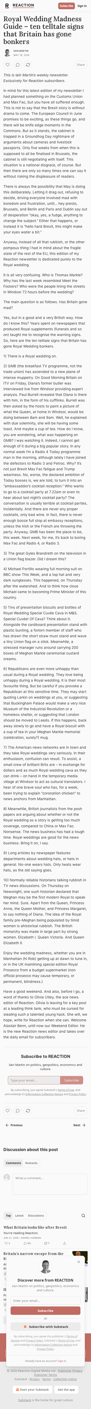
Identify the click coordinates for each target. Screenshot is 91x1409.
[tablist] (21, 1163)
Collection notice (65, 1379)
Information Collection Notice (53, 1345)
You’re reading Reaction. (21, 1233)
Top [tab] (8, 1215)
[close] (78, 1261)
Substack (24, 1400)
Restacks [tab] (31, 1163)
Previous (16, 1125)
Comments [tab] (13, 1163)
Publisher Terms (45, 1375)
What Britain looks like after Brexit (35, 1227)
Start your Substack (34, 1390)
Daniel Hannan (31, 1237)
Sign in (82, 6)
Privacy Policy (34, 1340)
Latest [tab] (19, 1215)
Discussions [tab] (36, 1215)
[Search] (83, 1215)
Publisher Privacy (70, 1371)
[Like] (7, 65)
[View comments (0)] (18, 65)
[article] (45, 1235)
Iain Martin (21, 50)
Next (76, 1125)
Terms (46, 1379)
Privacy (35, 1379)
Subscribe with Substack (48, 1326)
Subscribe (66, 6)
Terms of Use (66, 1340)
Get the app (66, 1390)
